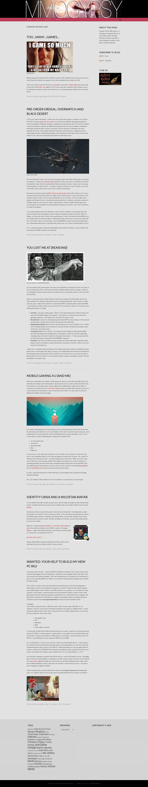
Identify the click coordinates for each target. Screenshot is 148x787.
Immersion (33, 756)
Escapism (39, 737)
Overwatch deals (49, 181)
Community (33, 734)
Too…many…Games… (43, 37)
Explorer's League (38, 96)
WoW (31, 769)
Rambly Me (48, 758)
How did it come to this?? (34, 537)
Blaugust (31, 731)
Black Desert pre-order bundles (57, 193)
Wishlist (52, 484)
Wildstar (29, 530)
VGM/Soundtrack (34, 766)
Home (30, 19)
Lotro (45, 756)
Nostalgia (32, 758)
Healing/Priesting (37, 753)
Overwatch (39, 235)
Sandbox (44, 761)
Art (29, 729)
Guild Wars (41, 704)
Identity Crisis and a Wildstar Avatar (57, 497)
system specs (33, 661)
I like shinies (47, 753)
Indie (47, 484)
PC (50, 704)
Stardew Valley (73, 85)
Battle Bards (38, 729)
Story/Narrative (47, 764)
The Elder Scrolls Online (61, 526)
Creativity (52, 734)
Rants (31, 761)
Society (38, 763)
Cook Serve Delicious (54, 388)
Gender (36, 750)
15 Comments (67, 363)
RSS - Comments (106, 60)
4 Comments (62, 96)
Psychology (40, 758)
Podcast (48, 19)
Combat (47, 731)
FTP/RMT (48, 742)
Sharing (58, 19)
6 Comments (69, 484)
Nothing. (29, 507)
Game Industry (44, 747)
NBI (48, 756)
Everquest (45, 737)
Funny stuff (33, 745)
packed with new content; (46, 121)
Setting (50, 761)
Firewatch (57, 85)
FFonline (47, 739)
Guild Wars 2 (48, 526)
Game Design (37, 363)
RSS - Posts (104, 56)
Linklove (41, 756)
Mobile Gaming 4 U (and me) (49, 375)
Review (38, 761)
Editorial (35, 704)
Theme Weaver (94, 783)
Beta (49, 729)
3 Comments (60, 235)
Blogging (40, 731)
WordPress (69, 783)
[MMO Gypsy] (74, 9)
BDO (45, 729)
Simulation (31, 764)
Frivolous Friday (37, 484)
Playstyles (48, 363)
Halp (45, 96)
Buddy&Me (84, 466)
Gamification (31, 750)
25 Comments (66, 704)
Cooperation (43, 734)
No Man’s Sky (41, 87)
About (38, 19)
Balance (32, 729)
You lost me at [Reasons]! (47, 247)
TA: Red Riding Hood (35, 468)
